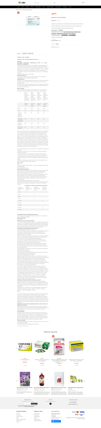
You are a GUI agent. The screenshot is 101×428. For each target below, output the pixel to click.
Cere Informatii (36, 415)
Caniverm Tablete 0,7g (25, 359)
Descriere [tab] (19, 53)
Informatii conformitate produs (22, 325)
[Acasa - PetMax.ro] (22, 3)
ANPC (17, 417)
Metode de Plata (37, 413)
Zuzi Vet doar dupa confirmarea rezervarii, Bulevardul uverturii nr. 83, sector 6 (65, 32)
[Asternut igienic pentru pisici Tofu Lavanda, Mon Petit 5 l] (24, 379)
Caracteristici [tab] (24, 53)
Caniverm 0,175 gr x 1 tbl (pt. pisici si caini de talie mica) (42, 360)
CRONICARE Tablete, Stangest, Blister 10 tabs (77, 387)
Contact (17, 421)
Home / (17, 9)
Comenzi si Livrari (38, 411)
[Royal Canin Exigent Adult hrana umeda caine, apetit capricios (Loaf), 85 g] (59, 346)
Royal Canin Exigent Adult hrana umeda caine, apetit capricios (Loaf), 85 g (59, 360)
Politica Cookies (19, 420)
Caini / (21, 9)
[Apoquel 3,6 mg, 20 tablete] (33, 20)
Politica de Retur (37, 419)
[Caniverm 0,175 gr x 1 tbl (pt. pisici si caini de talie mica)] (42, 346)
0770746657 (74, 402)
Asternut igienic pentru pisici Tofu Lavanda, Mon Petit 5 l (28, 387)
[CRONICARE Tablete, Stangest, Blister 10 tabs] (76, 379)
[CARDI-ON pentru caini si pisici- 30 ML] (59, 379)
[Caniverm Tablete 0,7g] (25, 346)
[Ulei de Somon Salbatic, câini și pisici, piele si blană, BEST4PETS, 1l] (42, 379)
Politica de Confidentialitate (29, 406)
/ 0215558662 (72, 35)
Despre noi (18, 413)
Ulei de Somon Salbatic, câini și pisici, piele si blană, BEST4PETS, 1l (47, 387)
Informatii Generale (21, 411)
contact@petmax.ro (74, 404)
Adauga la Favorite (55, 47)
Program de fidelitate (37, 420)
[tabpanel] (33, 20)
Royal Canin (59, 358)
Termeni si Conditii (19, 416)
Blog (70, 6)
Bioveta (25, 358)
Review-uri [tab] (30, 53)
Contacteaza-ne (57, 421)
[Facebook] (51, 404)
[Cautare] (54, 3)
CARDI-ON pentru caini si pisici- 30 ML (58, 387)
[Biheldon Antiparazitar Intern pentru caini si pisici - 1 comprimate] (76, 346)
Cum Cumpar (18, 415)
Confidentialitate (37, 416)
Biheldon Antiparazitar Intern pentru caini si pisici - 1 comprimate (76, 360)
